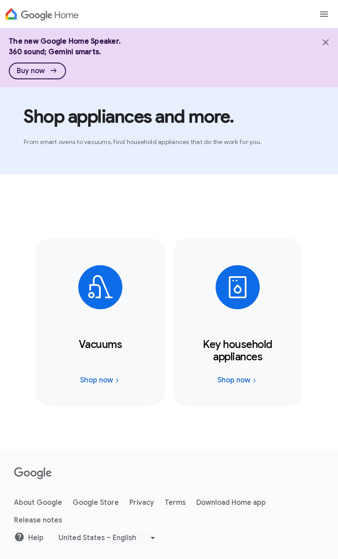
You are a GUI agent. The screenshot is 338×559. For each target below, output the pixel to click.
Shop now (96, 380)
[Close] (324, 41)
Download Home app (231, 502)
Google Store (96, 502)
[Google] (33, 473)
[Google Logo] (42, 14)
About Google (38, 502)
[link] (37, 71)
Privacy (141, 502)
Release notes (38, 520)
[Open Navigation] (323, 14)
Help (36, 537)
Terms (175, 502)
